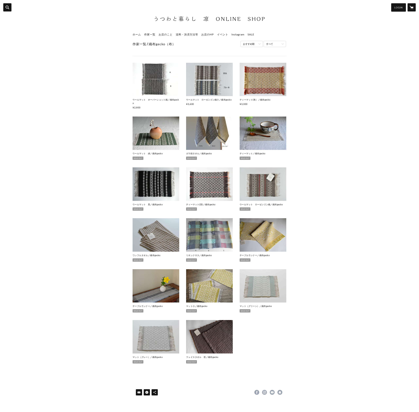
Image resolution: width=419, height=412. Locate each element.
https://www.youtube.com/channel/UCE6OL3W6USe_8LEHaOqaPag (272, 392)
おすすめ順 (249, 43)
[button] (398, 7)
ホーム (137, 34)
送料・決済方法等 (187, 34)
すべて (269, 43)
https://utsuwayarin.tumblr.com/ (279, 392)
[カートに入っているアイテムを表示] (412, 7)
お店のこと (166, 34)
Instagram (237, 34)
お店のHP (207, 34)
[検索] (7, 7)
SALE (251, 34)
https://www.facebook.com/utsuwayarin (256, 392)
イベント (222, 34)
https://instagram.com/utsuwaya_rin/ (264, 392)
